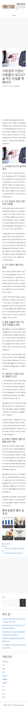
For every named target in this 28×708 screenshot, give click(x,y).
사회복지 (4, 675)
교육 (3, 672)
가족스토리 (20, 4)
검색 (3, 597)
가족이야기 (7, 544)
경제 (3, 668)
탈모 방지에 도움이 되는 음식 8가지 (13, 553)
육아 (3, 693)
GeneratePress (20, 705)
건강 (3, 665)
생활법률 (4, 679)
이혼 (5, 546)
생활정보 (4, 683)
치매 (3, 697)
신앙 (3, 690)
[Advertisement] (14, 33)
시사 (3, 686)
